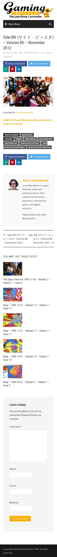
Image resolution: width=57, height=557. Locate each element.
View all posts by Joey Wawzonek (34, 216)
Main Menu (14, 24)
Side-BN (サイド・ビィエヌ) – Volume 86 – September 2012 (15, 238)
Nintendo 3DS (45, 139)
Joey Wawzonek (31, 52)
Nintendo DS (11, 143)
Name (14, 468)
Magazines (27, 135)
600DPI (19, 139)
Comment (16, 426)
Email (13, 485)
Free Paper (30, 139)
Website (14, 502)
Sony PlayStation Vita (39, 147)
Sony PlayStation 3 (30, 143)
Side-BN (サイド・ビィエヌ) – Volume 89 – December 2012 (41, 238)
